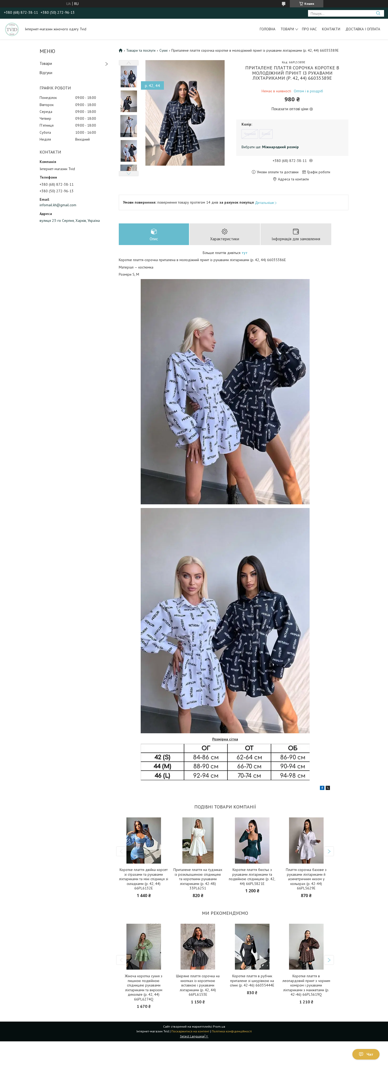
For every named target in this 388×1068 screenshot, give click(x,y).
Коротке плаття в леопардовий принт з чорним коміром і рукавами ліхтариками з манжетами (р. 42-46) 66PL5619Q (306, 985)
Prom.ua (219, 1026)
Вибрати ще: (270, 147)
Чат (370, 1054)
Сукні (163, 50)
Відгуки (46, 72)
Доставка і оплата (363, 29)
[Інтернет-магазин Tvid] (12, 29)
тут (245, 252)
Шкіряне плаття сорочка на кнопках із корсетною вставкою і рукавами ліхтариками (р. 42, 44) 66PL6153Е (198, 985)
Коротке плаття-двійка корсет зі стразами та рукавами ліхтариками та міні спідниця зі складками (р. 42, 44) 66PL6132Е (143, 879)
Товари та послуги (140, 50)
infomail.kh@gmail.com (58, 205)
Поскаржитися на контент (190, 1031)
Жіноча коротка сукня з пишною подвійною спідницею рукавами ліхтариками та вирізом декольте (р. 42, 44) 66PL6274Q (143, 988)
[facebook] (322, 788)
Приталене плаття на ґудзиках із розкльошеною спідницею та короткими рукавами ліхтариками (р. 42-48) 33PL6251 (197, 879)
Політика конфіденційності (232, 1031)
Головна (267, 29)
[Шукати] (378, 13)
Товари (287, 29)
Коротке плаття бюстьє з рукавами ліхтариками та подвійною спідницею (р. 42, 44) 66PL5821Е (252, 877)
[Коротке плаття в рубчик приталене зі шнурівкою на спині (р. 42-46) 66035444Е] (252, 947)
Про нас (309, 29)
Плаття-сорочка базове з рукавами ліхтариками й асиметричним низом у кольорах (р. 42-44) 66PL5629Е (306, 879)
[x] (328, 788)
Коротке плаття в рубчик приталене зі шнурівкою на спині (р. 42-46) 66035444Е (252, 981)
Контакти (331, 29)
